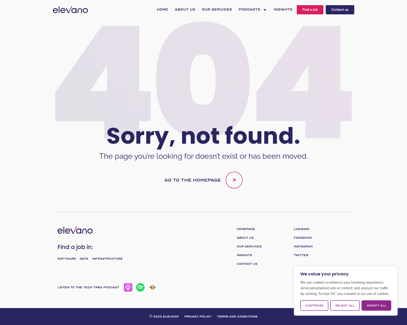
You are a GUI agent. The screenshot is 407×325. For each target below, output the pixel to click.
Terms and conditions (237, 316)
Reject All (345, 305)
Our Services (217, 10)
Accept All (376, 305)
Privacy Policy (197, 316)
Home (162, 10)
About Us (185, 10)
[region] (346, 291)
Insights (283, 10)
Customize (314, 305)
